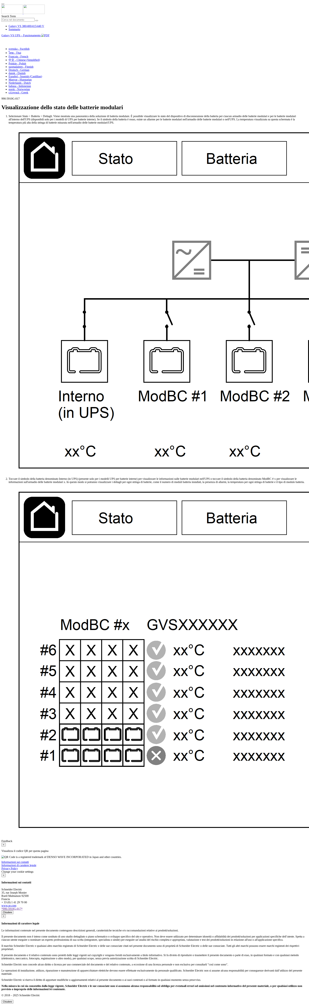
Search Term (8, 16)
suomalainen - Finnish (21, 66)
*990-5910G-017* (12, 908)
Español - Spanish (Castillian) (25, 76)
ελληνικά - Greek (18, 92)
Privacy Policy (9, 868)
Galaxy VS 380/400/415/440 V (26, 26)
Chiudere (7, 912)
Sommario (14, 29)
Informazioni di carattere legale (18, 865)
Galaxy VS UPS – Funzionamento (21, 35)
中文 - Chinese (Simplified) (24, 59)
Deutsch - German (19, 69)
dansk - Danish (17, 73)
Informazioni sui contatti (15, 862)
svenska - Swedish (19, 48)
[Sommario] (2, 39)
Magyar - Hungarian (20, 79)
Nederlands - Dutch (20, 82)
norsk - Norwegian (19, 89)
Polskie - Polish (17, 63)
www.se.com (8, 905)
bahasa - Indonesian (20, 86)
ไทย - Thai (15, 52)
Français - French (18, 56)
